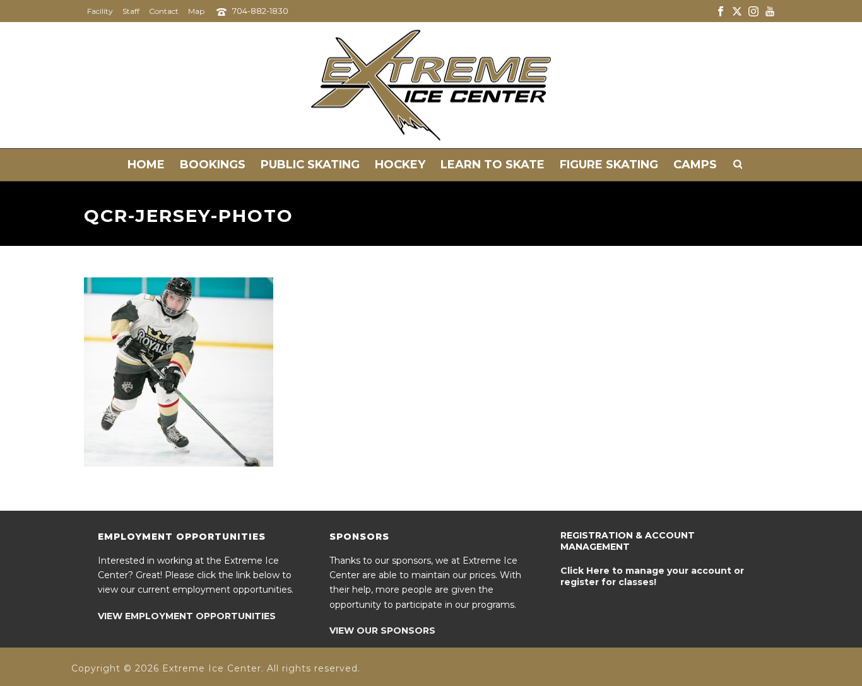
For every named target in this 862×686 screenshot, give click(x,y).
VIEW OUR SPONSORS (382, 630)
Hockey (400, 165)
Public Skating (310, 165)
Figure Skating (609, 165)
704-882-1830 (260, 11)
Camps (695, 165)
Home (146, 165)
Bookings (212, 165)
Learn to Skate (492, 165)
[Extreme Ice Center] (431, 85)
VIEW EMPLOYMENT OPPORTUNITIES (187, 616)
